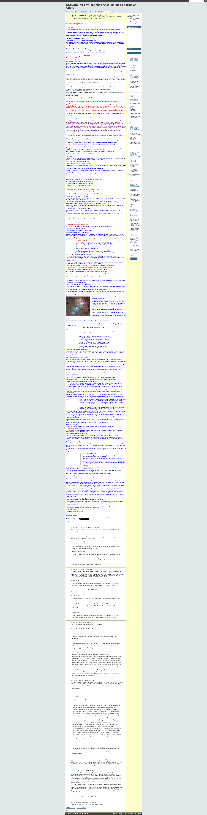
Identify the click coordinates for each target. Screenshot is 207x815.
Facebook (76, 519)
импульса (91, 517)
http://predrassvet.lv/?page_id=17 (79, 775)
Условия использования (135, 813)
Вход (186, 1)
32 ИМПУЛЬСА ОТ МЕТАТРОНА (115, 16)
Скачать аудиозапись (71, 515)
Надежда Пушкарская (83, 527)
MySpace (70, 519)
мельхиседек (97, 517)
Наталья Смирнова (82, 745)
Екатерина (80, 628)
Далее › (83, 807)
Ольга (79, 622)
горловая (82, 517)
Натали (80, 535)
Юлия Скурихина (90, 16)
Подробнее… (114, 517)
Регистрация (181, 1)
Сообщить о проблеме (124, 813)
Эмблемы (115, 813)
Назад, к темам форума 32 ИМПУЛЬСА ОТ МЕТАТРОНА (88, 18)
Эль (131, 54)
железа (86, 517)
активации (72, 517)
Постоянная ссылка (72, 528)
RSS (67, 810)
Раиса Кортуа (81, 680)
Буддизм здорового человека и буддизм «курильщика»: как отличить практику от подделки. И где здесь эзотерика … (135, 112)
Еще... (134, 258)
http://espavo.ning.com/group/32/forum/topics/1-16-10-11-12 (80, 90)
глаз (79, 517)
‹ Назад (68, 807)
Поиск (205, 1)
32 (69, 517)
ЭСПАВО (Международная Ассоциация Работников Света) (101, 6)
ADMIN (76, 813)
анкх (76, 517)
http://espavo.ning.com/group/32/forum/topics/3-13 (79, 97)
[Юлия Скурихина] (68, 18)
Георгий (131, 237)
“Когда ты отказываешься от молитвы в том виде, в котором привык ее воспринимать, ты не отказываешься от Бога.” (135, 101)
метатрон (102, 517)
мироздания (108, 517)
